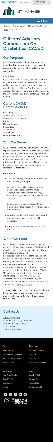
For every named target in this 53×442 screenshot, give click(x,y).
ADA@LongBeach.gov (12, 329)
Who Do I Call (34, 375)
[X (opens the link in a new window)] (15, 394)
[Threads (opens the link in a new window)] (20, 394)
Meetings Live (8, 362)
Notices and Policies (37, 26)
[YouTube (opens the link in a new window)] (25, 394)
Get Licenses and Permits (13, 354)
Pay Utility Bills (8, 350)
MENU (43, 2)
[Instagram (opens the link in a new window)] (10, 394)
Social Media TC (35, 387)
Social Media (8, 379)
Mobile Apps (8, 383)
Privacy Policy (34, 379)
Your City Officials (10, 375)
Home (7, 26)
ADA (6, 29)
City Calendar (34, 358)
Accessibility (34, 383)
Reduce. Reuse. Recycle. (13, 358)
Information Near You (37, 350)
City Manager (19, 26)
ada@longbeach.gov (23, 284)
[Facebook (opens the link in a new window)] (6, 394)
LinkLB (5, 387)
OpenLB (32, 354)
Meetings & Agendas (37, 362)
